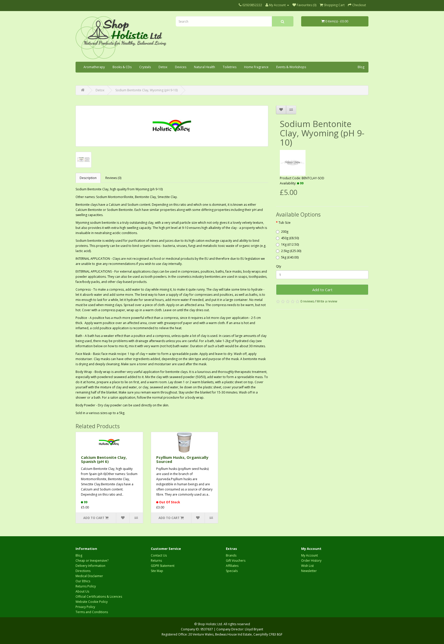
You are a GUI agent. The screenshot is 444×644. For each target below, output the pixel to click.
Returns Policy (86, 586)
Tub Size (285, 222)
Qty (278, 266)
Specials (232, 571)
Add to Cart (322, 289)
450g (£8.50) (290, 238)
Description (88, 178)
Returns (156, 560)
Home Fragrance (256, 67)
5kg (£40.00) (290, 257)
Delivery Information (90, 566)
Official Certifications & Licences (99, 596)
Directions (83, 571)
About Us (82, 591)
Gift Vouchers (235, 560)
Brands (231, 555)
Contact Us (159, 555)
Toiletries (229, 67)
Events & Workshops (291, 67)
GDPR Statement (162, 566)
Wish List (307, 566)
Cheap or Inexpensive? (92, 560)
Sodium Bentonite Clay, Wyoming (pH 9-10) (146, 90)
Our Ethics (83, 581)
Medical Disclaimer (89, 576)
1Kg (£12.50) (290, 244)
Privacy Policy (85, 607)
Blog (361, 67)
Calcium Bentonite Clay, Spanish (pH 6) (104, 459)
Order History (311, 560)
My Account (309, 555)
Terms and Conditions (92, 612)
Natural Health (204, 67)
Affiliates (232, 566)
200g (284, 231)
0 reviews (307, 301)
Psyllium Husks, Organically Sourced (182, 459)
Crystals (145, 67)
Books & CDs (122, 67)
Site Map (157, 571)
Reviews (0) (113, 178)
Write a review (327, 301)
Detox (163, 67)
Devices (180, 67)
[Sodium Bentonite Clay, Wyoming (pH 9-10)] (172, 126)
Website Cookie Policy (92, 602)
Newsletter (309, 571)
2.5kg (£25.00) (291, 251)
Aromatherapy (94, 67)
